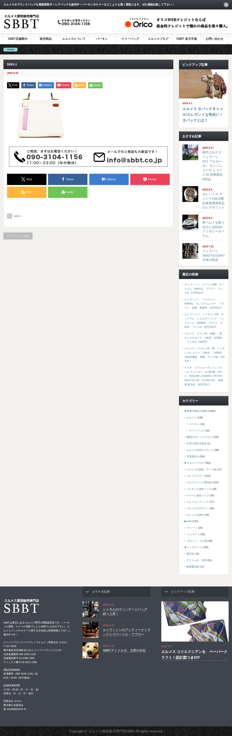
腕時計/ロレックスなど (199, 437)
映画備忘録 (192, 566)
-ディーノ (191, 527)
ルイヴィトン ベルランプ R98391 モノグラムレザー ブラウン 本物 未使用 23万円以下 (204, 303)
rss (226, 4)
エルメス (191, 417)
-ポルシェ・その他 (196, 540)
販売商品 (46, 38)
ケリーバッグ (130, 38)
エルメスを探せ (195, 514)
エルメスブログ (158, 38)
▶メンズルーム (193, 547)
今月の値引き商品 (196, 443)
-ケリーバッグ (196, 430)
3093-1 (18, 216)
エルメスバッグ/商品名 (199, 482)
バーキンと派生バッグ (198, 489)
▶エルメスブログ (194, 463)
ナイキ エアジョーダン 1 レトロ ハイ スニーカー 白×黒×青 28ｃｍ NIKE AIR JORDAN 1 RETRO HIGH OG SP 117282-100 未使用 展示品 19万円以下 (203, 376)
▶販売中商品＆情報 (195, 411)
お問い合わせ (214, 38)
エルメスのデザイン (197, 508)
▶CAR (187, 521)
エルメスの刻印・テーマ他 (201, 469)
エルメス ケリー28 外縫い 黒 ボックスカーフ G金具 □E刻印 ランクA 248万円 (204, 337)
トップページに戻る (18, 235)
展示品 (190, 553)
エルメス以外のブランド (200, 450)
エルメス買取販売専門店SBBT (112, 731)
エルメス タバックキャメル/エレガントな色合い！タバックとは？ (202, 114)
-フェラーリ (193, 534)
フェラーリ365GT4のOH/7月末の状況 (213, 255)
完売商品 (191, 456)
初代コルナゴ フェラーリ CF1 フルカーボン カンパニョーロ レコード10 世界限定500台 (212, 165)
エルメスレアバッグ (197, 501)
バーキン (102, 38)
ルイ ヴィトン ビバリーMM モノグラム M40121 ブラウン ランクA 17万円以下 (204, 288)
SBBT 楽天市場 (186, 38)
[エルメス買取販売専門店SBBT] (48, 29)
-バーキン (193, 424)
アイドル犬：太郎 (196, 560)
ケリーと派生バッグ (197, 495)
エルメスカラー (195, 475)
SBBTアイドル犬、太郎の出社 (124, 650)
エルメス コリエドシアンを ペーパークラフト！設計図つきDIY (194, 654)
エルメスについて (74, 38)
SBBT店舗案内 (17, 38)
